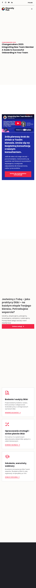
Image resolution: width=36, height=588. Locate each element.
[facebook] (2, 2)
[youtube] (8, 2)
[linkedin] (12, 2)
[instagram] (5, 2)
